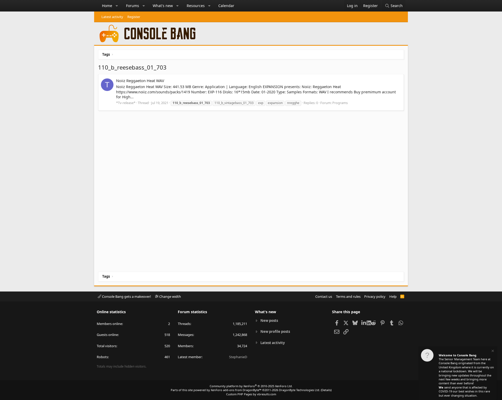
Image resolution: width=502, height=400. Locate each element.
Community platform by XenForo (251, 386)
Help (393, 296)
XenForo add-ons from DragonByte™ (236, 390)
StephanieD (238, 357)
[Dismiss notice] (492, 351)
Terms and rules (348, 296)
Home (107, 5)
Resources (196, 5)
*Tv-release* (125, 102)
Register (133, 16)
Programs (340, 102)
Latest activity (112, 16)
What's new (163, 5)
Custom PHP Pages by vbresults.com (251, 394)
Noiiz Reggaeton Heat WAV (140, 80)
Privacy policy (374, 296)
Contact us (323, 296)
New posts (269, 320)
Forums (132, 5)
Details (326, 390)
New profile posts (275, 331)
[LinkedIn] (364, 322)
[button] (117, 6)
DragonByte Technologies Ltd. (299, 390)
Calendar (226, 5)
